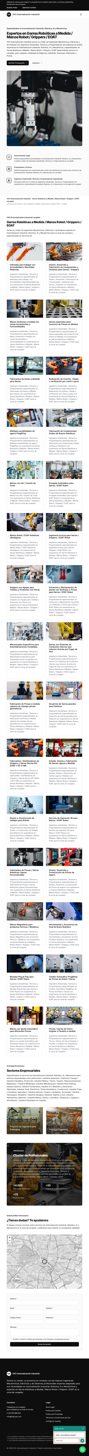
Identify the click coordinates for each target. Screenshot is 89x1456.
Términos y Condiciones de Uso (58, 1339)
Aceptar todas (12, 7)
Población (50, 1317)
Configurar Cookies (53, 1421)
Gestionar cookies (29, 7)
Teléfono (49, 1308)
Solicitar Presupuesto (16, 63)
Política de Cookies (53, 1411)
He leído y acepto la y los (41, 1339)
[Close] (83, 1428)
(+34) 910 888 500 (14, 1413)
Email (12, 1308)
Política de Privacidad (35, 1339)
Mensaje (13, 1327)
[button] (44, 1261)
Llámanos (36, 63)
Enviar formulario (44, 1344)
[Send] (82, 1441)
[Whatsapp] (82, 1449)
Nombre (13, 1299)
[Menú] (81, 14)
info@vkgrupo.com (14, 1417)
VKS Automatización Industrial (26, 14)
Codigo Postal (15, 1317)
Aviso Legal (50, 1407)
